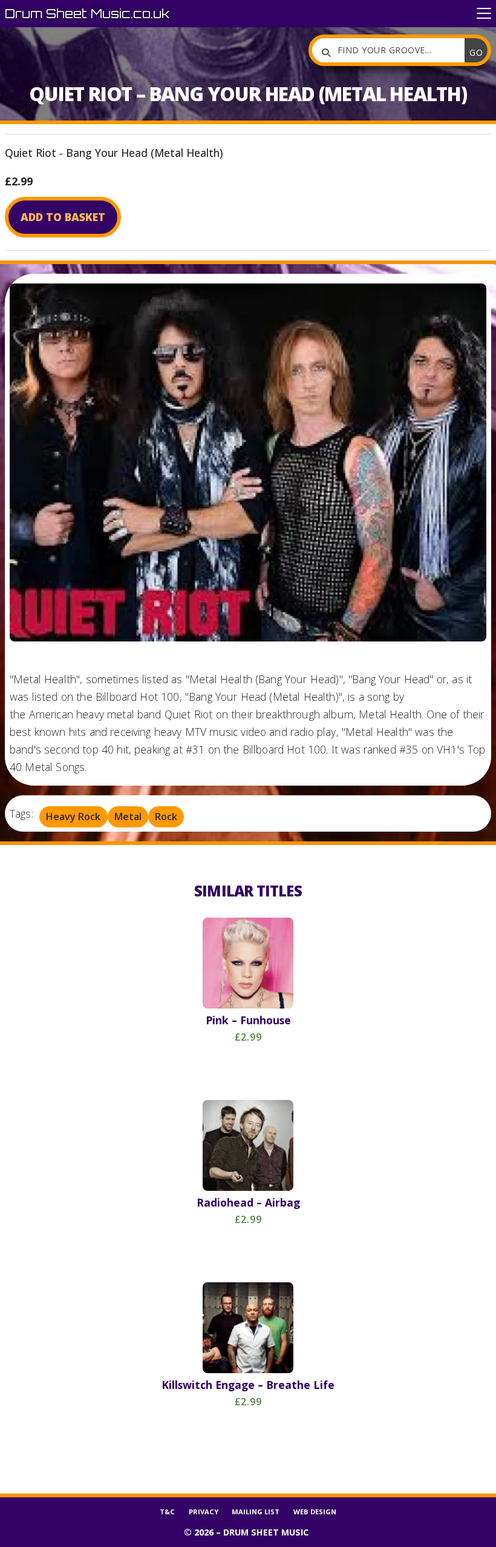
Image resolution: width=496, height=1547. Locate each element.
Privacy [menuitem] (203, 1511)
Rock (166, 816)
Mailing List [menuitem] (255, 1511)
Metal (128, 816)
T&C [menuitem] (167, 1511)
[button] (484, 13)
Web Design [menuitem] (314, 1511)
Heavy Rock (73, 816)
